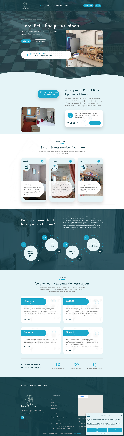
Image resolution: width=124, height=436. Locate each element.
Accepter (92, 430)
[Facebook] (22, 417)
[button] (121, 415)
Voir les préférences (114, 430)
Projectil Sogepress (77, 433)
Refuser (102, 430)
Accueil (40, 5)
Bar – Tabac (68, 5)
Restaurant (58, 5)
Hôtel (49, 5)
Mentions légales (103, 433)
